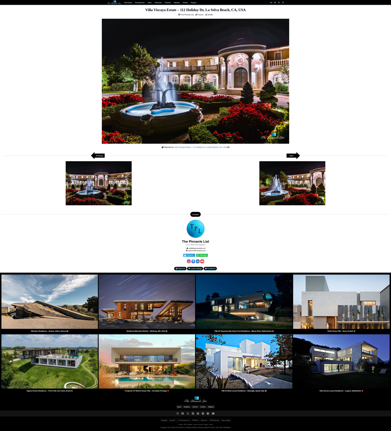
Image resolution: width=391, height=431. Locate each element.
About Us (181, 268)
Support (206, 424)
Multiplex (189, 424)
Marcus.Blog (225, 420)
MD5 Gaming (214, 420)
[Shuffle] (275, 2)
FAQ (185, 424)
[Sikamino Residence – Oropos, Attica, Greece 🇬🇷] (49, 328)
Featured (168, 2)
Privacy (195, 424)
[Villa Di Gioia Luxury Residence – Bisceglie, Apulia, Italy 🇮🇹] (244, 388)
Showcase (158, 2)
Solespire (164, 420)
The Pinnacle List (187, 14)
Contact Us (211, 268)
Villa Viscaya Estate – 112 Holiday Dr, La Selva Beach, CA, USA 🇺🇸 (201, 147)
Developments (140, 2)
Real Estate (128, 2)
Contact (202, 407)
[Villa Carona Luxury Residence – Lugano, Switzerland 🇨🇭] (341, 388)
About (179, 407)
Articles (185, 2)
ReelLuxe (204, 420)
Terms (211, 424)
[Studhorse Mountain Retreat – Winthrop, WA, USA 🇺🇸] (147, 328)
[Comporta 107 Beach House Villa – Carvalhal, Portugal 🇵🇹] (147, 388)
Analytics (187, 407)
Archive (195, 407)
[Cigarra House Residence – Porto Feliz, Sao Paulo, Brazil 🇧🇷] (49, 388)
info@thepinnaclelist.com (197, 248)
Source (201, 14)
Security (200, 424)
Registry (194, 2)
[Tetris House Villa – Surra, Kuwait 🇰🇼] (341, 328)
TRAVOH (195, 420)
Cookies (180, 424)
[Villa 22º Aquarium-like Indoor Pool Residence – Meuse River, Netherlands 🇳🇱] (244, 328)
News (150, 2)
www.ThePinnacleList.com (197, 250)
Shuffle (210, 14)
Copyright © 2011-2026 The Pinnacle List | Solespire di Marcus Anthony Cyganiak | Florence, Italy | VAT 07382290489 (195, 427)
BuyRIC (172, 420)
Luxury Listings (196, 268)
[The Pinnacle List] (195, 400)
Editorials (177, 2)
